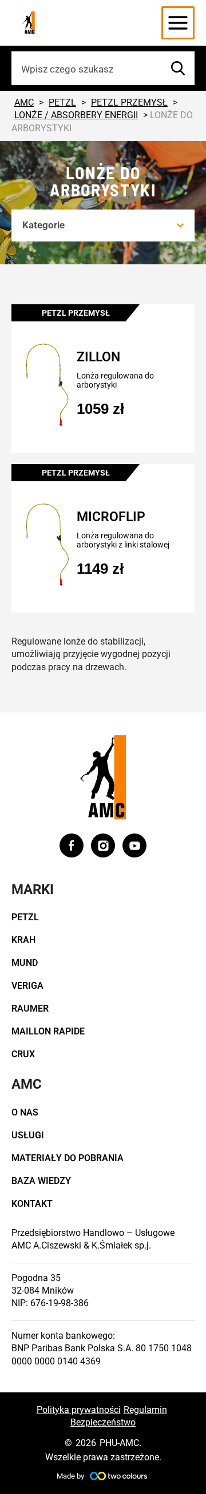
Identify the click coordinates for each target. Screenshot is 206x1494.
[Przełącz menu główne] (178, 22)
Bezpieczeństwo (103, 1422)
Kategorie (43, 225)
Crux (23, 1054)
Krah (23, 940)
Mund (24, 962)
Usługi (27, 1135)
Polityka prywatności (79, 1409)
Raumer (30, 1008)
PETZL (25, 917)
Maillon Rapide (48, 1031)
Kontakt (32, 1203)
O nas (24, 1112)
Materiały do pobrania (67, 1158)
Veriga (27, 985)
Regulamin (145, 1409)
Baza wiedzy (41, 1180)
